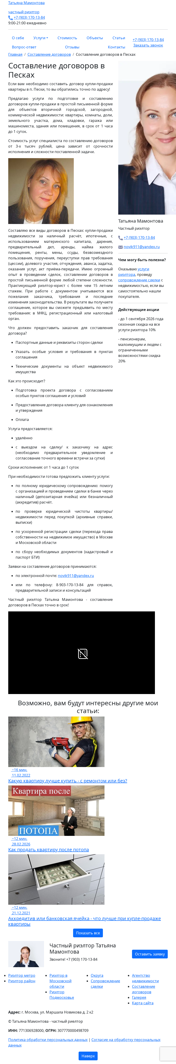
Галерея (139, 997)
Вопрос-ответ (24, 47)
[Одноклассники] (15, 969)
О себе (18, 37)
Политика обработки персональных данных (48, 1039)
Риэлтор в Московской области (61, 981)
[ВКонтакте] (12, 969)
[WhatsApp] (9, 969)
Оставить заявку (150, 954)
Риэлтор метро (21, 975)
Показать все (88, 932)
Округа (97, 975)
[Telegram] (20, 969)
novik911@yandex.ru (76, 575)
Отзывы (72, 47)
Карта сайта (143, 1002)
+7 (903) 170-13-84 (29, 17)
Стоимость (67, 37)
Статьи (119, 37)
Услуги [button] (39, 37)
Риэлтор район (21, 980)
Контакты (116, 47)
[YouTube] (17, 969)
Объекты (95, 37)
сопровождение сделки (139, 280)
